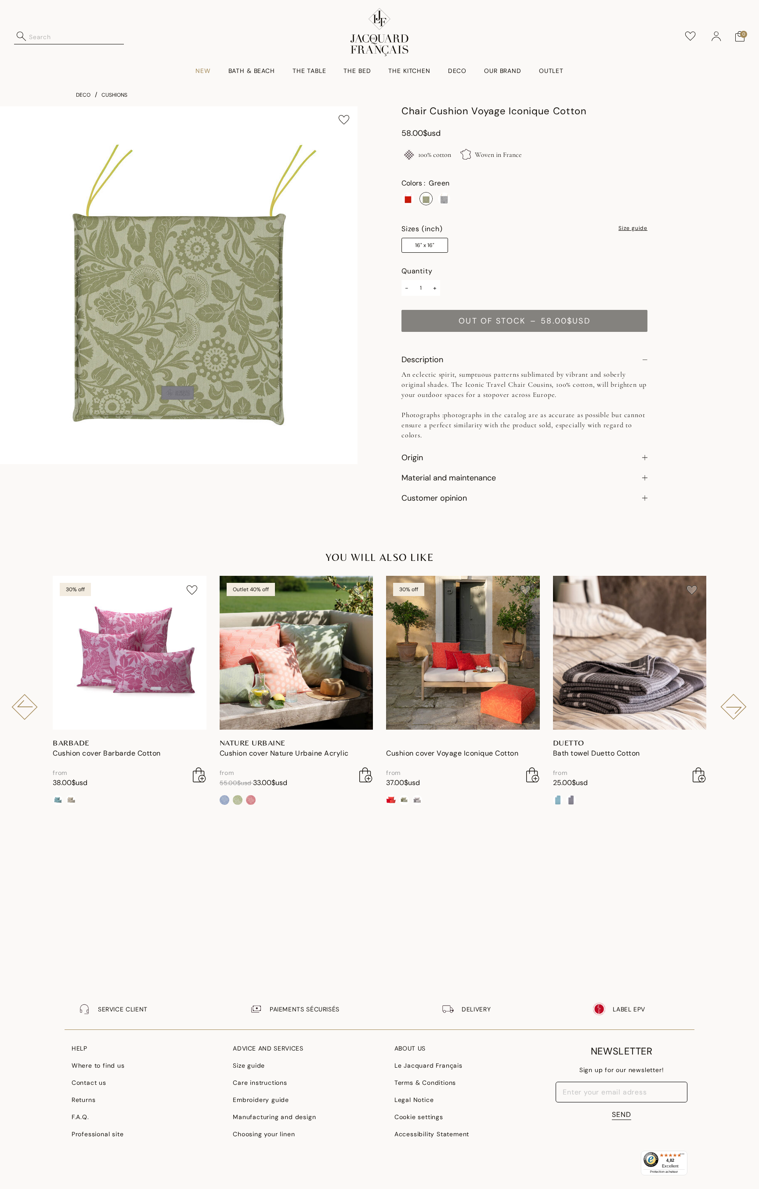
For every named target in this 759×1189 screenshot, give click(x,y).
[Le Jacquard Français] (380, 32)
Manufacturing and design (274, 1117)
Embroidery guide (261, 1100)
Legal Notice (414, 1100)
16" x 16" (424, 245)
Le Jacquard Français (428, 1065)
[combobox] (76, 36)
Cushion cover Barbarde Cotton (107, 753)
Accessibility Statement (431, 1134)
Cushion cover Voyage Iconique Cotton (452, 753)
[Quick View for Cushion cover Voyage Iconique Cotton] (533, 775)
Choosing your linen (264, 1134)
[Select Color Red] (408, 198)
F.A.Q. (80, 1117)
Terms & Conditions (425, 1083)
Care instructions (260, 1083)
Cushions (114, 94)
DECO (83, 94)
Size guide (632, 228)
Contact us (89, 1083)
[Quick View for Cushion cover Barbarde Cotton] (199, 775)
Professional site (98, 1134)
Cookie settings (418, 1117)
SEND (621, 1114)
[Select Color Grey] (444, 198)
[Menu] (682, 1156)
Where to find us (98, 1065)
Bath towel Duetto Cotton (596, 753)
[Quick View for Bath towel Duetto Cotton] (699, 775)
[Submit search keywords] (21, 36)
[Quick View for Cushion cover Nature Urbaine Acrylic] (366, 775)
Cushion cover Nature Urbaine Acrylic (284, 753)
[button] (716, 36)
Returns (84, 1100)
